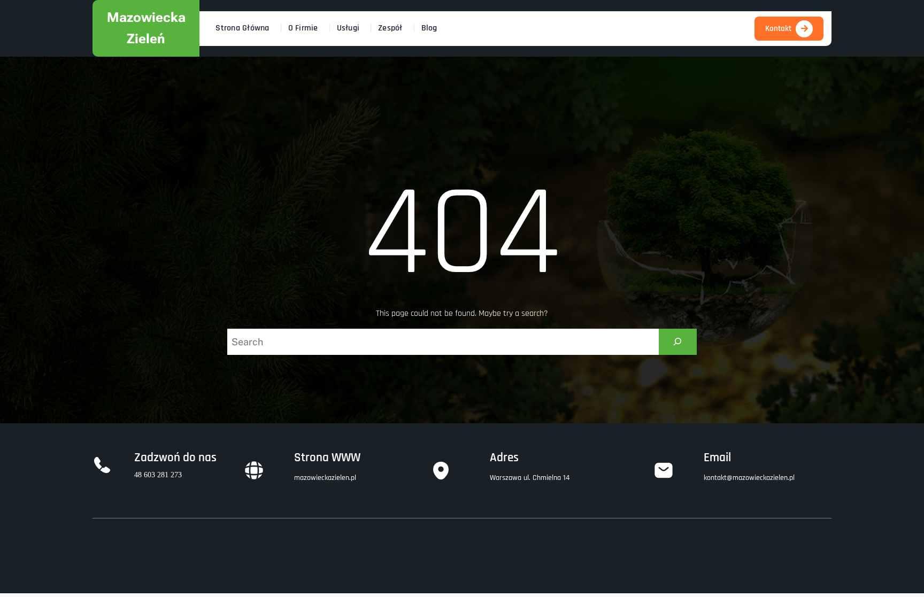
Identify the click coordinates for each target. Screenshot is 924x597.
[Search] (678, 342)
